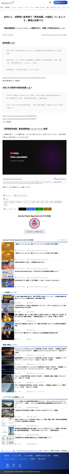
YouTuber (18, 202)
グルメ (59, 7)
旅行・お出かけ (51, 7)
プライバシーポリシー (10, 459)
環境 (51, 202)
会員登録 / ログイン (60, 2)
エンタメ (14, 7)
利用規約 (56, 455)
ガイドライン (23, 459)
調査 (15, 195)
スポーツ (20, 7)
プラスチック (27, 202)
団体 (33, 202)
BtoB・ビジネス (40, 7)
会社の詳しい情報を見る (34, 232)
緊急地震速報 (58, 202)
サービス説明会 (28, 455)
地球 (38, 202)
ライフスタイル (22, 195)
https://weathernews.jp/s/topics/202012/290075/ (19, 119)
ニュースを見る (61, 240)
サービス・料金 (16, 455)
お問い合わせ (41, 459)
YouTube (12, 202)
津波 (47, 202)
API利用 (32, 459)
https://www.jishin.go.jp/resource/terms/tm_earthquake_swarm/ (24, 78)
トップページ (7, 451)
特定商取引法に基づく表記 (43, 455)
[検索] (50, 2)
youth (5, 202)
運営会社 (6, 455)
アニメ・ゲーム (29, 7)
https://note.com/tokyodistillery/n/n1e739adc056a (20, 116)
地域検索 (7, 7)
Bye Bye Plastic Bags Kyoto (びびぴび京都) (54, 35)
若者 (5, 205)
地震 (42, 202)
